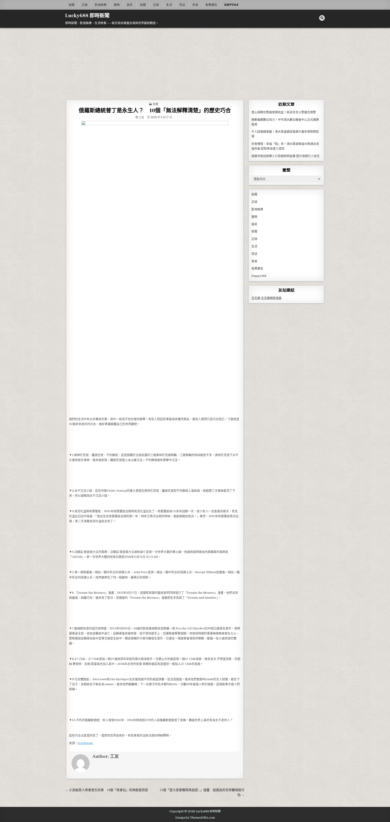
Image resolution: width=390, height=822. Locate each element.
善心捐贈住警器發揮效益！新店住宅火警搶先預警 (283, 112)
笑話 (182, 5)
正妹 (85, 5)
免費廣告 (211, 5)
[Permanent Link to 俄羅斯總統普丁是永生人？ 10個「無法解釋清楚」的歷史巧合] (155, 267)
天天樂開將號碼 (271, 298)
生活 (169, 5)
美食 (195, 5)
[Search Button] (322, 18)
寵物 (117, 5)
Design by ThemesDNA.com (195, 817)
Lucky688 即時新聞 (87, 15)
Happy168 (231, 5)
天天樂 (255, 298)
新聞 (71, 5)
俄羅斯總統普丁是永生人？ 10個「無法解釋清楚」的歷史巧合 (155, 110)
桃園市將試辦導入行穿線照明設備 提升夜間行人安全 (285, 156)
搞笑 (130, 5)
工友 (141, 117)
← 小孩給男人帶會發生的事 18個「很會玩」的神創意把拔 (106, 790)
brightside (85, 743)
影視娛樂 (101, 5)
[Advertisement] (195, 61)
